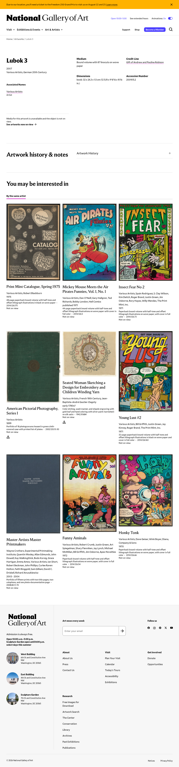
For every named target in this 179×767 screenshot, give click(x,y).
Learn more (111, 4)
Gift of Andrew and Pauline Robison (145, 62)
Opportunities (155, 664)
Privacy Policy (167, 760)
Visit (9, 29)
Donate (152, 658)
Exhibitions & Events (28, 29)
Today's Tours (112, 670)
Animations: (159, 18)
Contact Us (68, 670)
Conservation (70, 723)
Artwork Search (71, 711)
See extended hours (139, 18)
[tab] (16, 196)
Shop (137, 29)
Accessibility (111, 676)
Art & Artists (52, 29)
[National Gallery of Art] (26, 619)
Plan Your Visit (112, 658)
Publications (69, 747)
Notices (151, 760)
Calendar (110, 664)
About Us (68, 658)
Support (126, 29)
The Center (69, 717)
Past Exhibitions (71, 741)
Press (65, 664)
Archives (67, 735)
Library (66, 729)
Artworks (19, 38)
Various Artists (14, 91)
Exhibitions (111, 682)
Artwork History (87, 153)
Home (9, 38)
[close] (171, 4)
